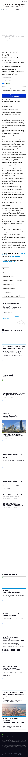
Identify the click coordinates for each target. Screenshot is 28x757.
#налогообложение (8, 276)
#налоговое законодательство (12, 273)
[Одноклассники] (4, 83)
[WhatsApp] (7, 83)
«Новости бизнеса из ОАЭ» (10, 261)
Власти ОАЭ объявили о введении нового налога (12, 482)
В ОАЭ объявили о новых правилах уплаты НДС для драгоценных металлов (11, 415)
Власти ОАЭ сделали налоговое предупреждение (13, 374)
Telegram (16, 316)
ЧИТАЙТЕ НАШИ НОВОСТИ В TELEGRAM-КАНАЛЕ (14, 95)
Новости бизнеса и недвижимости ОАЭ (14, 37)
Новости (12, 35)
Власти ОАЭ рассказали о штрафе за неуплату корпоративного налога (14, 394)
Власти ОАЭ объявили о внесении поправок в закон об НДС (13, 455)
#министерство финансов (10, 296)
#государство (7, 292)
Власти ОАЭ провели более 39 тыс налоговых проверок (13, 495)
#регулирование (8, 284)
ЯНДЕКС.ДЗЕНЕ (6, 318)
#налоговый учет (8, 280)
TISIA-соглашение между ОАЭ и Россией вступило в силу (13, 694)
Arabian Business (14, 257)
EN (26, 1)
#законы (5, 269)
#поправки (19, 280)
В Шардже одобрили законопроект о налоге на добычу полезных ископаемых (13, 504)
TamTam (20, 317)
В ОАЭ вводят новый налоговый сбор (11, 614)
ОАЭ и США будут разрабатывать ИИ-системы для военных (11, 668)
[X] (6, 83)
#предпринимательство (10, 288)
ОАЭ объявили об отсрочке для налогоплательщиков (14, 347)
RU (23, 1)
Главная (4, 35)
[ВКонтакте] (2, 83)
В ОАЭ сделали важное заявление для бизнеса (12, 591)
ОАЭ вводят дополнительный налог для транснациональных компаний (13, 435)
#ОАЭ (22, 296)
